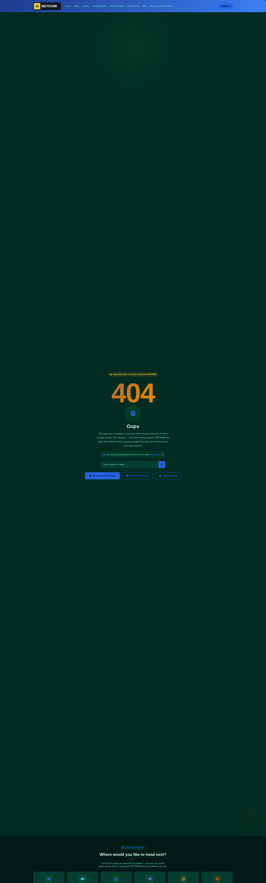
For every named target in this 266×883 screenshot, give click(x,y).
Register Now (170, 475)
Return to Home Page (104, 475)
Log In (211, 6)
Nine (77, 6)
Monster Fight (116, 6)
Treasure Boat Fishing (160, 6)
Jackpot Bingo (99, 6)
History (85, 6)
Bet (144, 6)
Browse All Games (139, 475)
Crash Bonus (133, 6)
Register (225, 6)
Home (68, 6)
